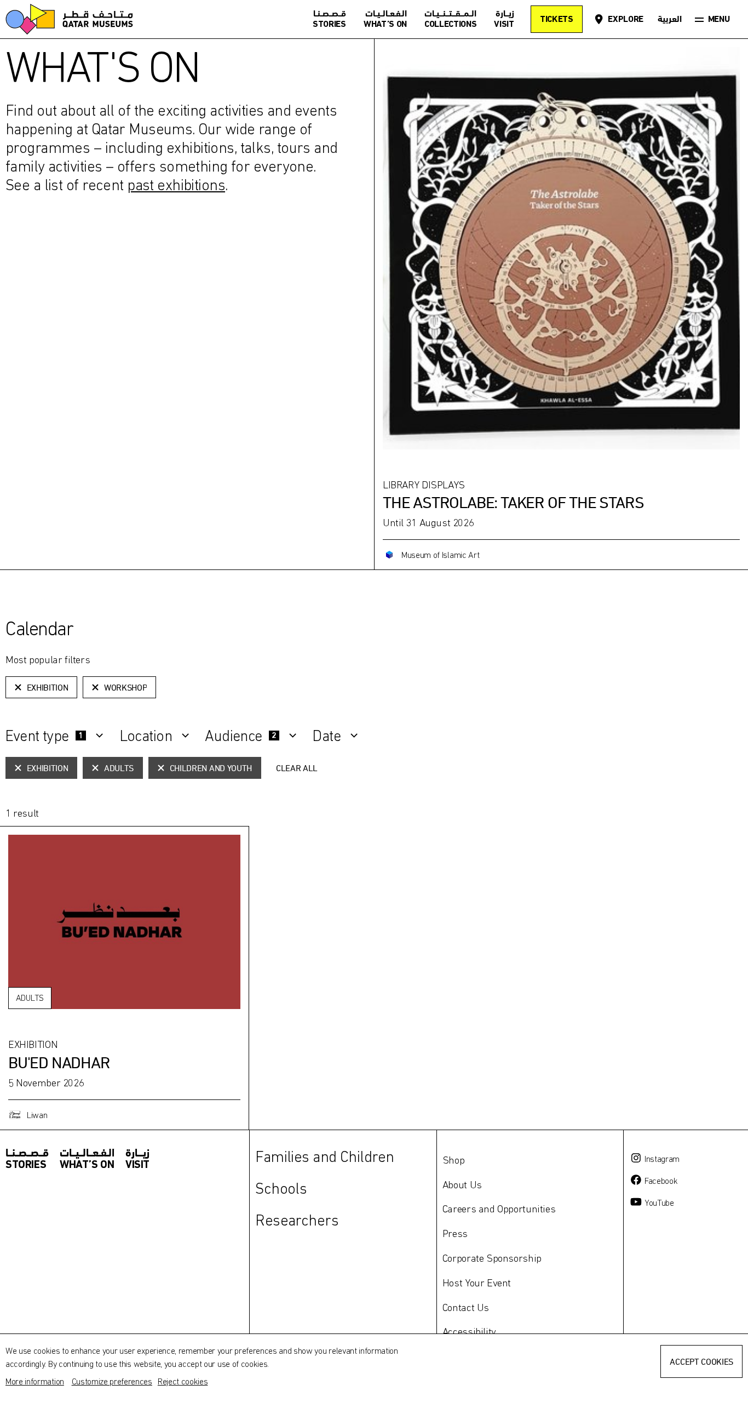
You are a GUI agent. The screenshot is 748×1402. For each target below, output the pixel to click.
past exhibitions (176, 184)
